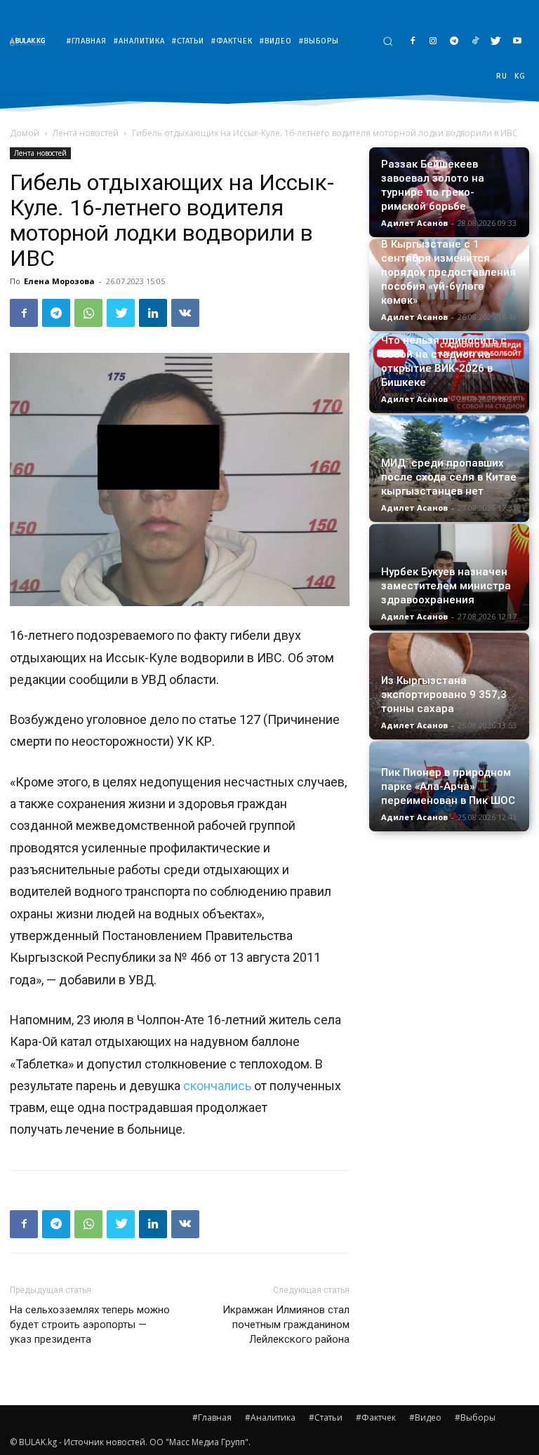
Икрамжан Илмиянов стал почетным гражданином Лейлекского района (286, 1324)
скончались (217, 1085)
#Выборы (475, 1417)
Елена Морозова (59, 281)
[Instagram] (433, 41)
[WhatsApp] (88, 313)
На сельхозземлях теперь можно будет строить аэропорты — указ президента (90, 1324)
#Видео (425, 1417)
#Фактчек (376, 1417)
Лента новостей (86, 133)
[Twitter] (496, 41)
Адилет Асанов (414, 222)
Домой (24, 133)
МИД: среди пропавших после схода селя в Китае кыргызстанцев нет (449, 477)
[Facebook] (412, 41)
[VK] (185, 313)
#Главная (212, 1417)
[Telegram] (454, 41)
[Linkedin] (153, 313)
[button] (387, 41)
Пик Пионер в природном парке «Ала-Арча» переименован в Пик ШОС (448, 786)
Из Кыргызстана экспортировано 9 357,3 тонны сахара (444, 694)
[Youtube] (517, 41)
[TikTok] (475, 41)
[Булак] (31, 41)
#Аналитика (270, 1417)
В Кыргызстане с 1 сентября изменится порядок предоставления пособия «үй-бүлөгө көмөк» (448, 272)
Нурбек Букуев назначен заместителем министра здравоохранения (446, 585)
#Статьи (325, 1417)
